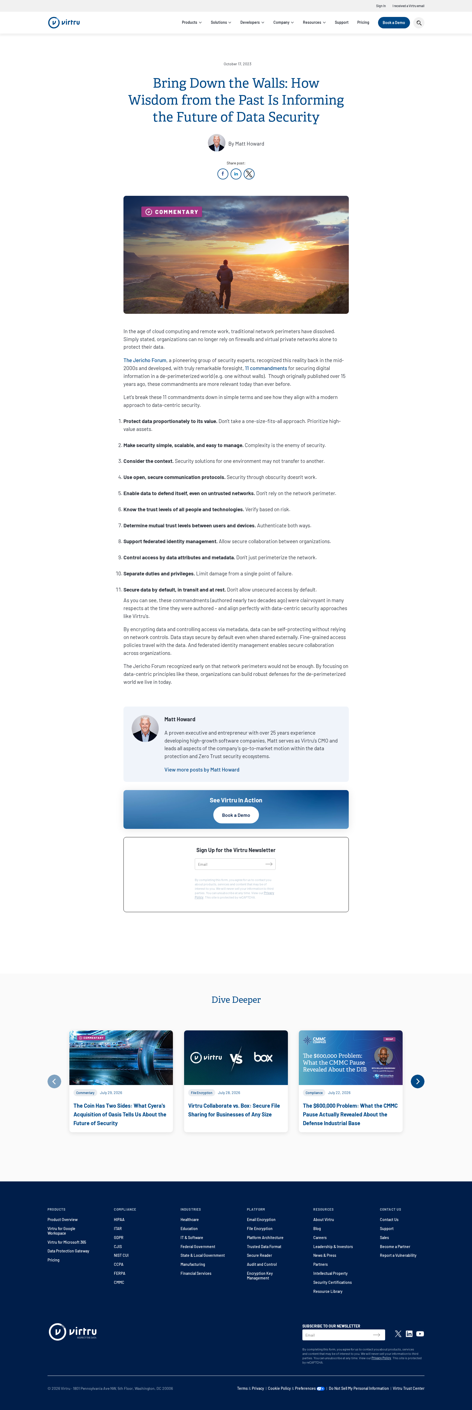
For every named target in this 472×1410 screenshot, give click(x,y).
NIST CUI (121, 1255)
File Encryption (260, 1228)
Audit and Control (262, 1264)
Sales (384, 1237)
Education (189, 1228)
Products (189, 22)
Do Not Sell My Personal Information (359, 1388)
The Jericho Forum (144, 360)
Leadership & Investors (333, 1246)
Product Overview (63, 1219)
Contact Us (389, 1219)
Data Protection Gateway (68, 1251)
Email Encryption (261, 1219)
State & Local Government (203, 1255)
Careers (320, 1237)
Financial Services (196, 1273)
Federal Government (198, 1246)
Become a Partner (395, 1246)
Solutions (219, 22)
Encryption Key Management (260, 1275)
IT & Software (192, 1237)
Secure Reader (259, 1255)
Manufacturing (193, 1264)
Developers (250, 22)
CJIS (118, 1246)
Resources (312, 22)
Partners (320, 1264)
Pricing (363, 22)
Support (342, 22)
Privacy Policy (381, 1358)
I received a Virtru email (408, 6)
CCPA (118, 1264)
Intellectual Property (330, 1273)
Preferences (306, 1388)
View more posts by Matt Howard (202, 769)
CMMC (119, 1282)
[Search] (418, 22)
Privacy (258, 1388)
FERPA (119, 1273)
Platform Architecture (265, 1237)
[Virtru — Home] (64, 22)
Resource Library (328, 1291)
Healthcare (190, 1219)
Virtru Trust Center (408, 1388)
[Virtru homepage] (73, 1333)
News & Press (324, 1255)
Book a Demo (394, 22)
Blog (317, 1228)
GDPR (118, 1237)
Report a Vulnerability (398, 1255)
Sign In (381, 6)
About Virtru (323, 1219)
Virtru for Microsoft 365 (67, 1242)
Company (281, 22)
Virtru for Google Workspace (61, 1230)
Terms (242, 1388)
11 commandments (266, 368)
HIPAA (119, 1219)
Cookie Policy (279, 1388)
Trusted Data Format (264, 1246)
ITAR (118, 1228)
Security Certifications (332, 1282)
